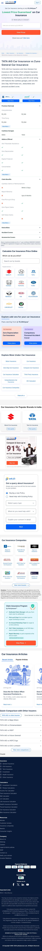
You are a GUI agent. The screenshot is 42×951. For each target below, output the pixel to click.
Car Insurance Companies (11, 387)
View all (20, 395)
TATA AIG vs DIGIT (7, 730)
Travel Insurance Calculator (8, 807)
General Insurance (8, 764)
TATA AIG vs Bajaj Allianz (9, 720)
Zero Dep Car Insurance (11, 368)
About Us (3, 839)
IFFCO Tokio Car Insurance (7, 577)
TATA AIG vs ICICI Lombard (10, 746)
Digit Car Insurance (34, 550)
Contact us (3, 853)
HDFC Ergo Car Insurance (21, 563)
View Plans (11, 100)
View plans (12, 343)
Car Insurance (20, 53)
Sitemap (2, 842)
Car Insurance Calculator (11, 374)
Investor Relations (5, 858)
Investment (6, 772)
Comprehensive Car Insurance (11, 381)
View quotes (10, 429)
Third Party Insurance (31, 374)
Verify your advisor (6, 855)
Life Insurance (7, 766)
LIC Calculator (4, 799)
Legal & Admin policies (7, 847)
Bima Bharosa (8, 893)
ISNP (1, 850)
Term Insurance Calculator (8, 793)
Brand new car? (21, 38)
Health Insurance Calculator (9, 804)
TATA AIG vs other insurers (11, 715)
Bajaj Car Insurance (7, 550)
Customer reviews (5, 823)
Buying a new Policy (17, 493)
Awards (2, 828)
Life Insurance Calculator (8, 801)
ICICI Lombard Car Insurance (34, 563)
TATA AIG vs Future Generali (10, 735)
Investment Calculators (10, 785)
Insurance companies (7, 826)
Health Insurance (8, 774)
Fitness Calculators (9, 788)
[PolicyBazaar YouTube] (27, 884)
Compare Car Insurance (31, 53)
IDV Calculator (31, 381)
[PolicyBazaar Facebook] (13, 884)
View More (5, 126)
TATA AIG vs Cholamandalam (10, 725)
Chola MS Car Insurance (21, 550)
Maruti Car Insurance (10, 425)
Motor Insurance (10, 53)
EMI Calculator (4, 796)
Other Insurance (8, 777)
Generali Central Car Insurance (7, 563)
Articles (2, 820)
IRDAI (1, 893)
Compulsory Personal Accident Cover (32, 335)
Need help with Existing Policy (21, 496)
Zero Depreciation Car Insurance (10, 334)
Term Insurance (7, 769)
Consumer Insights (6, 831)
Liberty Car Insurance (34, 577)
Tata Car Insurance (32, 425)
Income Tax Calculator (7, 790)
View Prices (21, 32)
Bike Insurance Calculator (8, 812)
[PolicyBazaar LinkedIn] (23, 884)
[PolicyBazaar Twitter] (18, 884)
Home (3, 53)
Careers (2, 844)
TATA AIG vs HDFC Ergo (9, 741)
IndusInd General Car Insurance (21, 577)
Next (21, 527)
